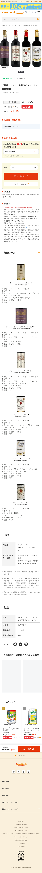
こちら (27, 227)
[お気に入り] (29, 12)
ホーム (3, 25)
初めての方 (5, 781)
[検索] (26, 12)
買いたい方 (5, 795)
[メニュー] (38, 12)
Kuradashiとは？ (36, 1)
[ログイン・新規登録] (32, 12)
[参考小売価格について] (13, 107)
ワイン (14, 25)
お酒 (9, 25)
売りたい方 (5, 788)
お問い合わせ (21, 846)
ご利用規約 (21, 821)
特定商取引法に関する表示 (21, 827)
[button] (19, 737)
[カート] (35, 12)
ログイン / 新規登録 (20, 12)
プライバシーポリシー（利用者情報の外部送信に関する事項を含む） (21, 833)
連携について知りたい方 (10, 809)
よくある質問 (21, 843)
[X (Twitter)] (18, 772)
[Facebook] (13, 772)
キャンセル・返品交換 (21, 830)
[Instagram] (28, 772)
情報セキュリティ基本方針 (21, 837)
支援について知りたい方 (10, 802)
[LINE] (23, 772)
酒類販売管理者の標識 (21, 840)
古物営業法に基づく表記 (21, 824)
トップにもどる (22, 755)
